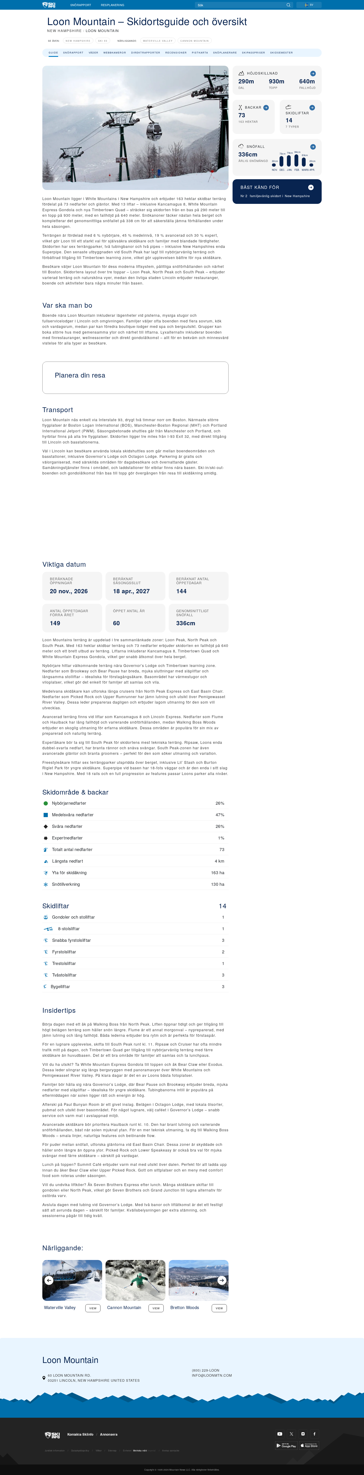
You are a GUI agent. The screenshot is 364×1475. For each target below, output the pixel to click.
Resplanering (112, 5)
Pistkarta (200, 52)
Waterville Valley (158, 40)
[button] (135, 519)
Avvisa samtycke (170, 1450)
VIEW (92, 1308)
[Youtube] (279, 1434)
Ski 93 (102, 40)
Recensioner (176, 52)
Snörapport (80, 5)
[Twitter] (291, 1434)
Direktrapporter (145, 52)
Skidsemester (281, 52)
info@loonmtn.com (212, 1375)
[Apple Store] (309, 1445)
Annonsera (109, 1434)
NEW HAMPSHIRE (64, 30)
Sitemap (112, 1450)
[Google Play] (286, 1445)
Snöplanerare (225, 52)
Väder (93, 52)
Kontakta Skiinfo (80, 1434)
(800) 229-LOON (205, 1370)
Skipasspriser (253, 52)
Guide (53, 52)
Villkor (99, 1450)
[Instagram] (303, 1434)
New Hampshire (78, 40)
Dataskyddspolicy (80, 1450)
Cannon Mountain (194, 40)
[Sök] (288, 5)
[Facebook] (314, 1434)
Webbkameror (114, 52)
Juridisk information (55, 1450)
